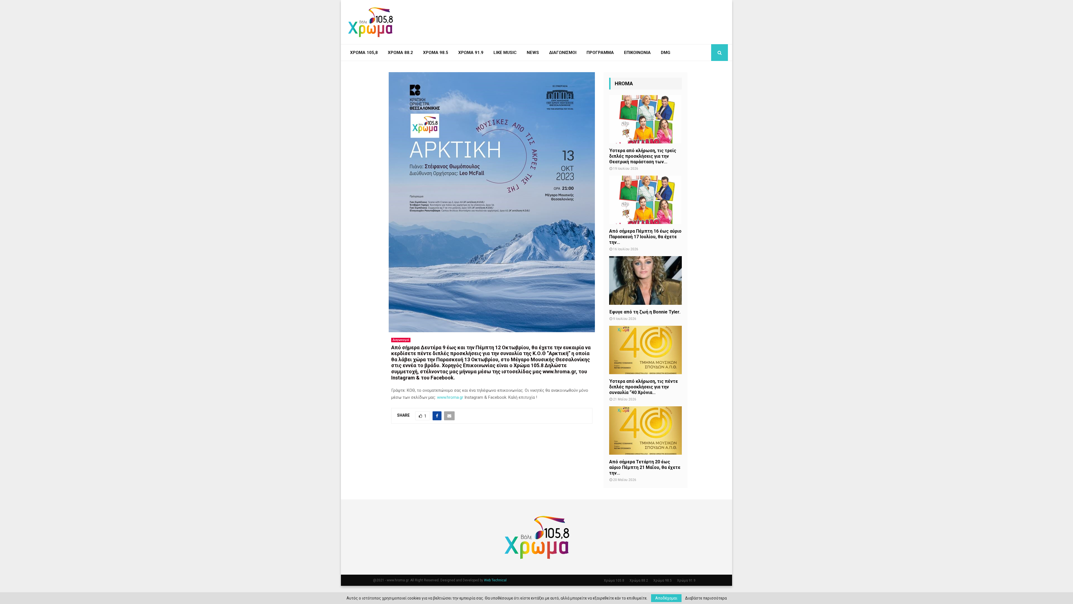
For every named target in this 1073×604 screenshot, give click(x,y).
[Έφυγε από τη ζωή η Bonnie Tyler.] (645, 280)
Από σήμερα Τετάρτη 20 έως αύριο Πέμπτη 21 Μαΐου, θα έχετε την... (644, 467)
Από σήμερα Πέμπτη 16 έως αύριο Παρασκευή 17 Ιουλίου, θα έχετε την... (645, 236)
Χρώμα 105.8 (614, 580)
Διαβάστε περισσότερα (706, 598)
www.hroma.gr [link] (450, 397)
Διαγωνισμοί (562, 52)
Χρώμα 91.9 (470, 52)
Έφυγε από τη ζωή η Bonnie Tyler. (644, 312)
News (533, 52)
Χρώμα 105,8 (364, 52)
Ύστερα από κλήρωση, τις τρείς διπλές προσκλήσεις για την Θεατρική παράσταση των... (642, 156)
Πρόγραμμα (600, 52)
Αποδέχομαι (666, 598)
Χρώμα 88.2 (400, 52)
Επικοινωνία (637, 52)
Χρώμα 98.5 (435, 52)
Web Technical (495, 580)
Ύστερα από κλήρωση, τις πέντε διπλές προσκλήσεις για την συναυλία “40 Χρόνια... (643, 387)
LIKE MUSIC (505, 52)
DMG (665, 52)
